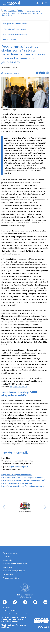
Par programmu (10, 553)
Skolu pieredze (10, 39)
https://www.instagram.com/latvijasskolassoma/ (23, 480)
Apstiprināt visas (41, 620)
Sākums (4, 10)
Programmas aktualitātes (15, 24)
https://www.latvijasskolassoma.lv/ (16, 475)
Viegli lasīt (7, 567)
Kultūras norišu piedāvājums (15, 564)
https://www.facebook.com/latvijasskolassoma (22, 477)
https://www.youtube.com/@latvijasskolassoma (22, 486)
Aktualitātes (16, 10)
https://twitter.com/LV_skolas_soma (17, 483)
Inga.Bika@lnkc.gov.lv (18, 466)
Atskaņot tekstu (11, 73)
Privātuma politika (11, 578)
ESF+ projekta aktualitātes (15, 34)
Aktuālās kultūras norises (14, 29)
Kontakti (6, 556)
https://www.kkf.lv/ (18, 387)
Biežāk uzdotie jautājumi (14, 571)
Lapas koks (8, 574)
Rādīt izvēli (43, 627)
